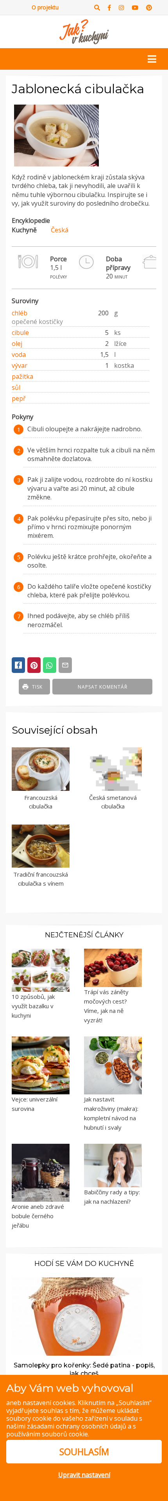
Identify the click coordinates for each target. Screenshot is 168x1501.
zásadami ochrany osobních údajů (76, 1426)
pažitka (22, 376)
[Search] (97, 7)
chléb (19, 313)
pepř (19, 398)
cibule (20, 332)
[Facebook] (109, 7)
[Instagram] (121, 7)
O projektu (45, 7)
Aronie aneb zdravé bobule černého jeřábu (38, 1216)
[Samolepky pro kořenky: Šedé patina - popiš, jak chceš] (77, 1316)
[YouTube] (135, 7)
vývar (19, 365)
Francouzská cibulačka (40, 802)
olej (17, 343)
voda (19, 354)
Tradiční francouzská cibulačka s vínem (40, 878)
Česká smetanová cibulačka (113, 802)
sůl (16, 387)
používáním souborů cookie (47, 1434)
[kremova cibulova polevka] (56, 166)
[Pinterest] (149, 7)
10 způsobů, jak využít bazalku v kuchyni (33, 1006)
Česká (59, 230)
